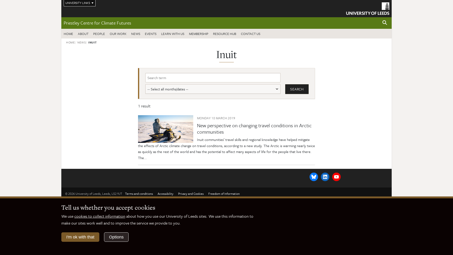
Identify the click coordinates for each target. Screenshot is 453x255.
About (83, 33)
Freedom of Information (224, 193)
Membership (198, 33)
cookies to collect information (99, 216)
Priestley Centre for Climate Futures (97, 23)
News (135, 33)
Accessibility (165, 193)
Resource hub (224, 33)
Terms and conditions (139, 193)
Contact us (250, 33)
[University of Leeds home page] (367, 8)
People (99, 33)
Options (116, 237)
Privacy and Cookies (191, 193)
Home (68, 33)
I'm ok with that (80, 237)
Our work (118, 33)
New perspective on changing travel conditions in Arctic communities (254, 128)
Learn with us (172, 33)
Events (150, 33)
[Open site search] (384, 23)
